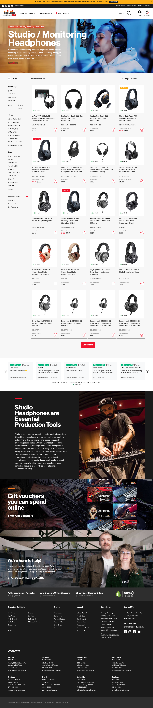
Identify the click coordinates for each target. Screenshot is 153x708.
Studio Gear (11, 622)
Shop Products (26, 13)
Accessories (12, 628)
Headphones (12, 625)
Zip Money (31, 616)
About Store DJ (82, 613)
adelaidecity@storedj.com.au (86, 690)
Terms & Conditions (62, 702)
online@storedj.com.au (134, 627)
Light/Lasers (12, 616)
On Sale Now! (12, 631)
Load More (88, 344)
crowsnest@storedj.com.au (51, 670)
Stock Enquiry (58, 625)
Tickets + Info (113, 1)
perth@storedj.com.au (49, 690)
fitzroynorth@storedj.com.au (121, 670)
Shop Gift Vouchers (20, 515)
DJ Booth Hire (32, 619)
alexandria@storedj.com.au (17, 670)
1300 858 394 (130, 623)
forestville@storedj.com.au (120, 690)
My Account (58, 613)
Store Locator (131, 5)
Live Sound (11, 613)
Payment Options (59, 619)
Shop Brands (44, 13)
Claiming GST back (34, 622)
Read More (13, 63)
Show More (11, 189)
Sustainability (81, 625)
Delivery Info (58, 616)
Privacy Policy (82, 631)
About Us (140, 5)
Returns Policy (59, 622)
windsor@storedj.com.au (85, 670)
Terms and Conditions (84, 628)
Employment (81, 619)
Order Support (121, 5)
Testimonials (81, 622)
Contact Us (81, 616)
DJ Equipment (12, 619)
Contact (147, 5)
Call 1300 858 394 (20, 578)
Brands (30, 613)
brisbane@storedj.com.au (16, 690)
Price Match (58, 628)
